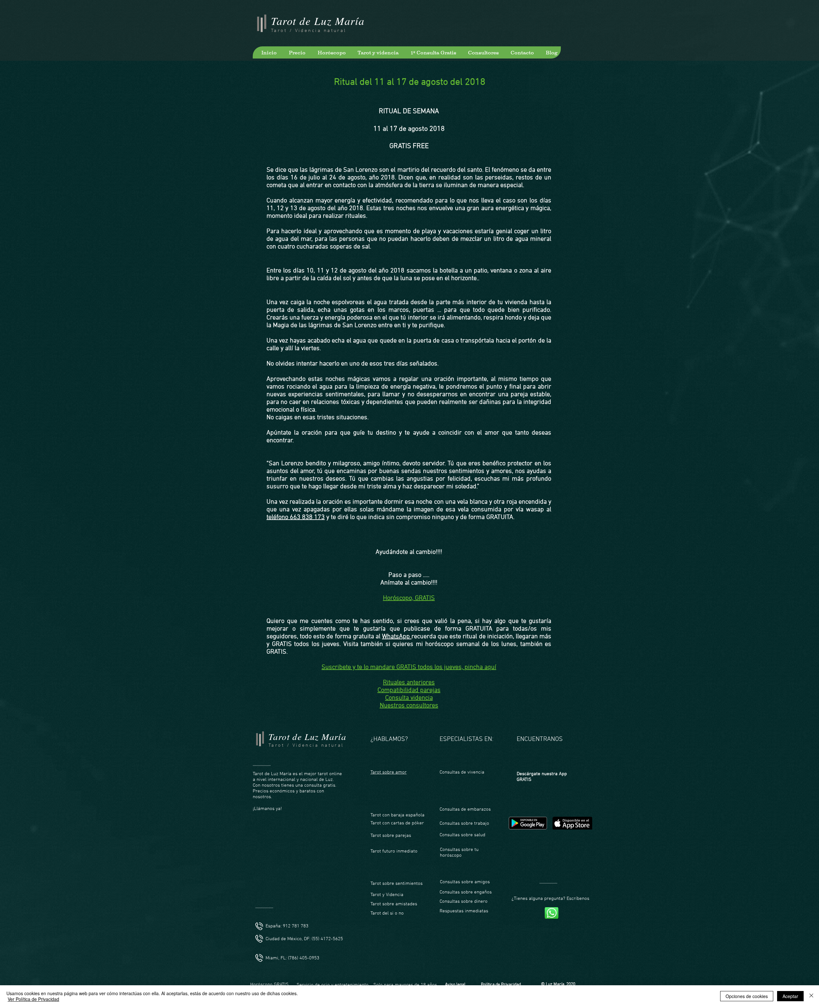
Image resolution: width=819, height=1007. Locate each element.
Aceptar (790, 996)
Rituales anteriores (409, 683)
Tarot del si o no (387, 913)
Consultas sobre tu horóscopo (459, 852)
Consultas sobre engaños (466, 892)
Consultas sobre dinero (464, 901)
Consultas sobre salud (462, 835)
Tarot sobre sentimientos (396, 883)
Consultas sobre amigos (465, 882)
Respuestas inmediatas (464, 911)
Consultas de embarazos (465, 809)
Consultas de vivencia (462, 772)
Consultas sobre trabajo (464, 823)
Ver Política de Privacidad (33, 999)
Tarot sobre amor (388, 772)
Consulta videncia (409, 698)
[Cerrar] (811, 996)
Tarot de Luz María (318, 20)
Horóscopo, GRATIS (409, 598)
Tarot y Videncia (387, 895)
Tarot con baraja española (397, 815)
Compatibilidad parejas (409, 690)
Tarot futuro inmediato (393, 851)
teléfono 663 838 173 (295, 517)
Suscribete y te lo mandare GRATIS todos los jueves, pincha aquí (409, 667)
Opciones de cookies (747, 996)
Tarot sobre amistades (393, 904)
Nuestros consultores (409, 706)
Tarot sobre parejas (390, 835)
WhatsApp (396, 637)
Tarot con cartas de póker (397, 823)
